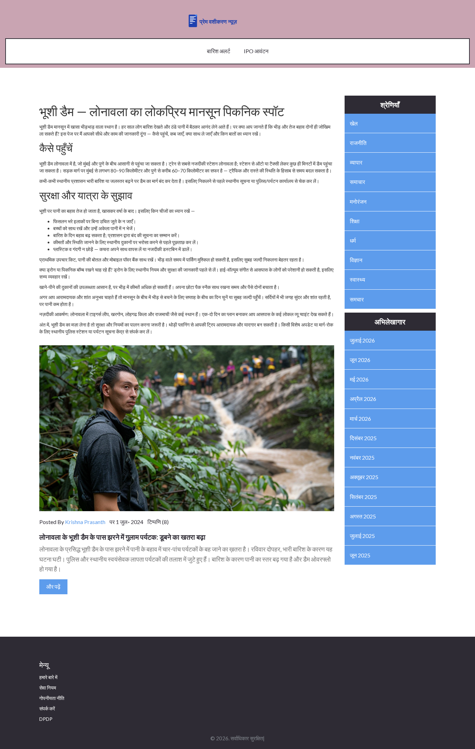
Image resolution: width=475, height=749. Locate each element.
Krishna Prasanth (85, 521)
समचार (357, 299)
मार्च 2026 (360, 418)
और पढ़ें (53, 586)
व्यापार (356, 162)
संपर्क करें (47, 708)
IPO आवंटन (256, 51)
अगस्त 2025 (363, 516)
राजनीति (358, 142)
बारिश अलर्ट (218, 51)
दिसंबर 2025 (363, 438)
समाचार (357, 181)
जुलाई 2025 (362, 535)
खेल (354, 123)
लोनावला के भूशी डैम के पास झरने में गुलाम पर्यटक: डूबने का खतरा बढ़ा (122, 537)
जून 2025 (360, 555)
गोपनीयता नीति (51, 698)
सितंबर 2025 (363, 496)
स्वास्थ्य (357, 279)
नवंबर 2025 (362, 457)
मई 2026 (359, 379)
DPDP (46, 719)
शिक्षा (355, 221)
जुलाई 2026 (362, 340)
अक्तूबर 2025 (364, 477)
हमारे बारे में (48, 677)
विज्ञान (356, 260)
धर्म (353, 240)
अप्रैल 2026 (363, 398)
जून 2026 (360, 359)
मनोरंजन (358, 201)
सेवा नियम (47, 688)
